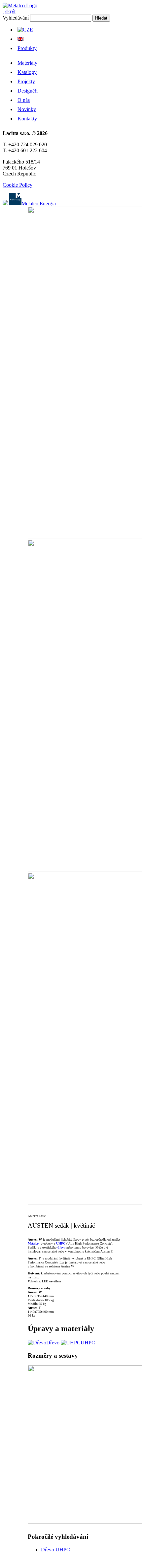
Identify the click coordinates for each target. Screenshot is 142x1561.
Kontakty (27, 118)
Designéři (28, 91)
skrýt (10, 11)
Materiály (27, 63)
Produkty (27, 48)
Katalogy (27, 72)
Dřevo (47, 1549)
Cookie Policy (17, 185)
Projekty (26, 81)
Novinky (27, 109)
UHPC (62, 1549)
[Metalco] (20, 5)
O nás (24, 100)
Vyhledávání (16, 18)
